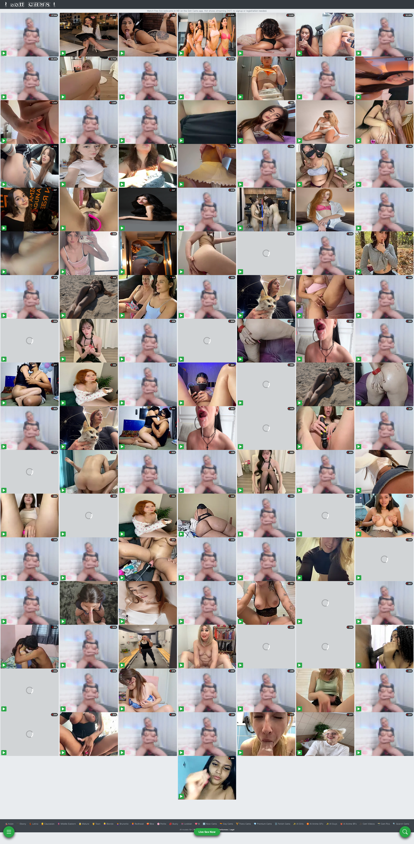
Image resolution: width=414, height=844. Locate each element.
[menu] (9, 832)
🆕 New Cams (210, 823)
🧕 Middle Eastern (66, 823)
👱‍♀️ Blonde (108, 823)
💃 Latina (33, 823)
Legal (232, 829)
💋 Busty (173, 823)
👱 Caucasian (47, 823)
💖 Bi (197, 823)
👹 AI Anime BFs (348, 823)
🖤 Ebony (21, 823)
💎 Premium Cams (263, 823)
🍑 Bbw (150, 823)
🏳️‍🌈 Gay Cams (226, 823)
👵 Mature (84, 823)
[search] (405, 832)
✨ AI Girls (298, 823)
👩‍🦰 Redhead (137, 823)
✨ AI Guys (331, 823)
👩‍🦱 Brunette (122, 823)
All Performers (222, 829)
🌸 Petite (161, 823)
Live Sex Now (207, 831)
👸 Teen (96, 823)
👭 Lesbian (186, 823)
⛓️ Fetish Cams (282, 823)
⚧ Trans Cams (243, 823)
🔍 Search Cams (401, 823)
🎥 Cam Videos (367, 823)
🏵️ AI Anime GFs (314, 823)
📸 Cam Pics (384, 823)
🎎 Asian (9, 823)
